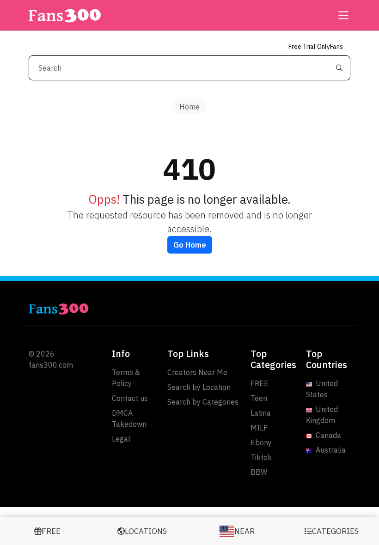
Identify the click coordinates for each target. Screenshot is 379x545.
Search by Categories (202, 401)
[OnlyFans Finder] (106, 309)
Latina (261, 413)
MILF (259, 427)
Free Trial (315, 46)
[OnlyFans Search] (65, 15)
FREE (260, 383)
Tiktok (261, 457)
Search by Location (199, 387)
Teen (259, 398)
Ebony (261, 442)
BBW (259, 472)
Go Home (189, 244)
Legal (121, 438)
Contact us (130, 398)
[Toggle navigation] (340, 15)
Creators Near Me (197, 372)
